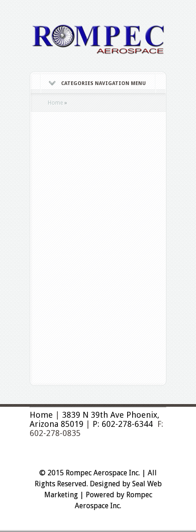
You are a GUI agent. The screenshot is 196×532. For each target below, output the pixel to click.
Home (55, 103)
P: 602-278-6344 (123, 424)
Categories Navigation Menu (103, 83)
